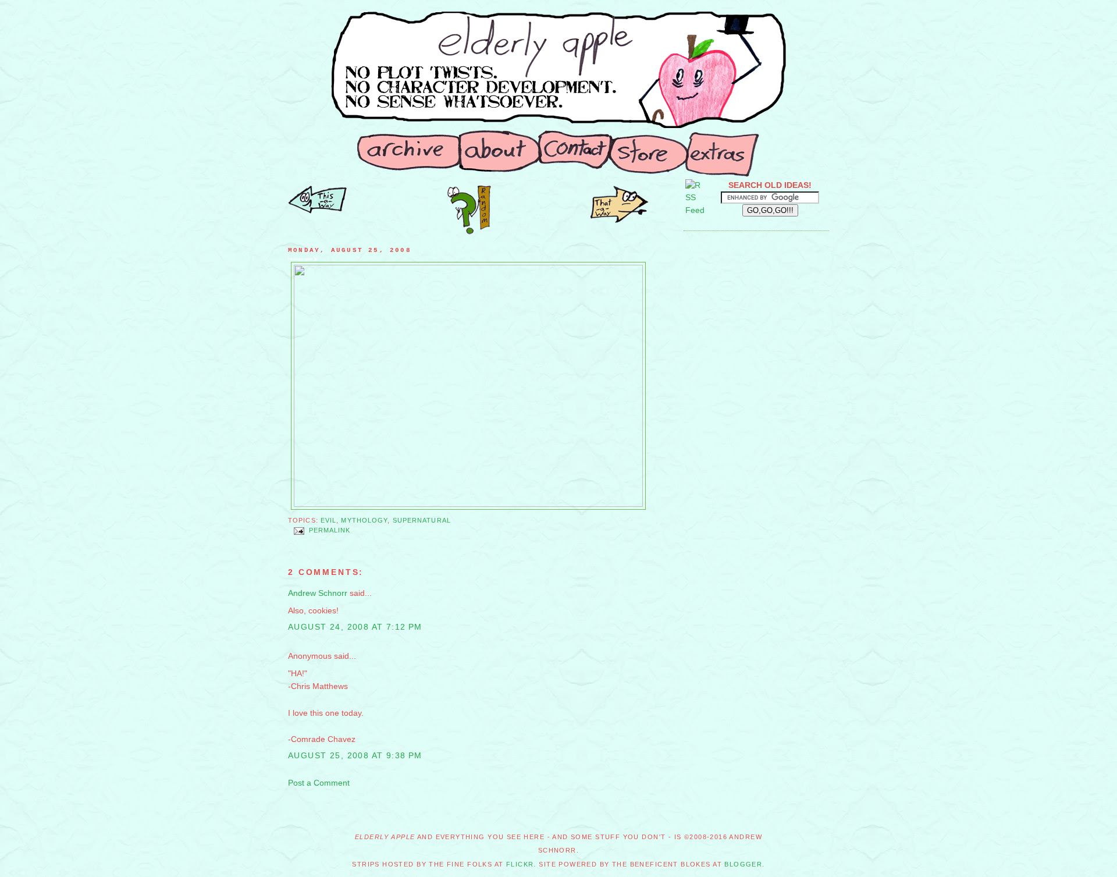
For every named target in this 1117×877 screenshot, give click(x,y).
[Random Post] (469, 231)
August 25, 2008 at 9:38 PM (355, 755)
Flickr (520, 864)
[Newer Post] (619, 220)
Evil (328, 520)
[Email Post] (298, 530)
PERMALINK (330, 530)
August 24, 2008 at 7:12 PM (355, 626)
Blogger (743, 864)
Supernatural (422, 520)
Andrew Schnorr (317, 593)
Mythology (364, 520)
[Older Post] (317, 210)
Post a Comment (319, 782)
